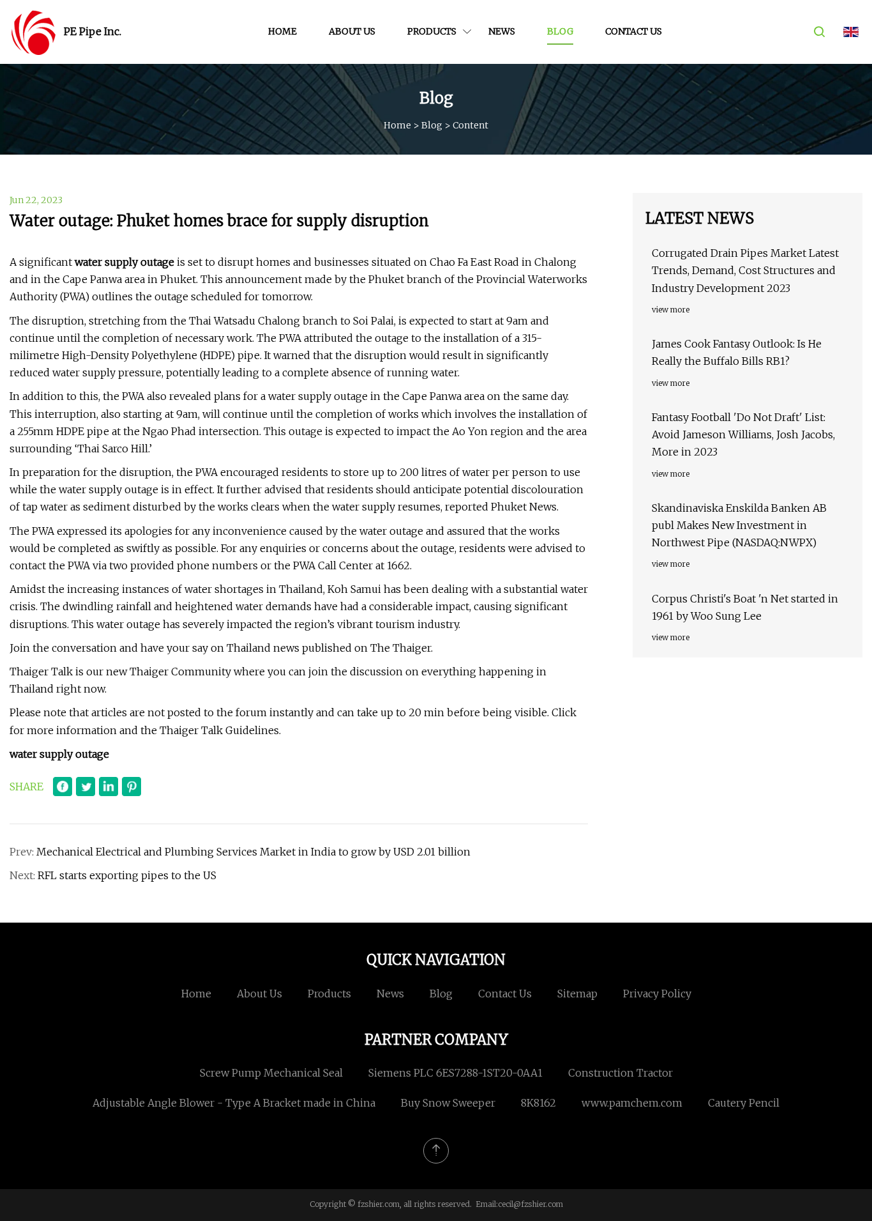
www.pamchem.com (632, 1102)
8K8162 (538, 1102)
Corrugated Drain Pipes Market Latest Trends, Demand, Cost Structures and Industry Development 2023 (745, 270)
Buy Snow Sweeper (448, 1102)
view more (670, 309)
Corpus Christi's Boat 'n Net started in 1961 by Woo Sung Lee (745, 607)
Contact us (633, 31)
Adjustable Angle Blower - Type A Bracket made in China (234, 1102)
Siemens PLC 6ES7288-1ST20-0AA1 (455, 1072)
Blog (560, 31)
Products (431, 31)
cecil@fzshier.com (530, 1204)
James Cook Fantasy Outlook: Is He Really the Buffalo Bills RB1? (737, 352)
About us (352, 31)
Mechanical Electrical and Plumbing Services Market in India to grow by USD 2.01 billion (253, 851)
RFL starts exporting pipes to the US (127, 875)
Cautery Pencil (743, 1102)
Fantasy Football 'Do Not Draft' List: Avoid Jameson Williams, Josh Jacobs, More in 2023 (743, 434)
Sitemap (577, 993)
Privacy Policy (657, 993)
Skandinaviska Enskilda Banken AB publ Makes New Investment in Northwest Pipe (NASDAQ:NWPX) (739, 525)
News (501, 31)
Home (282, 31)
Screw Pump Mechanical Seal (271, 1072)
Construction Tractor (620, 1072)
